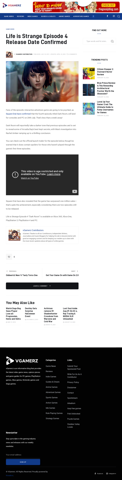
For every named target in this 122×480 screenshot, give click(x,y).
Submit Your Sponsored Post (74, 367)
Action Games (51, 403)
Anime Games (51, 387)
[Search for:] (99, 41)
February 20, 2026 (103, 115)
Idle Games (50, 408)
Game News (51, 366)
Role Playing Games (54, 413)
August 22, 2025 (70, 322)
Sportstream (72, 398)
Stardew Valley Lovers (73, 425)
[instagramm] (114, 16)
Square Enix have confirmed (18, 114)
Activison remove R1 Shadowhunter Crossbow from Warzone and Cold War (51, 315)
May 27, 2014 (12, 322)
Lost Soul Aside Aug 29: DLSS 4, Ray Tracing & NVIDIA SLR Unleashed (70, 313)
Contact (70, 393)
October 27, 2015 (32, 319)
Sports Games (52, 397)
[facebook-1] (107, 16)
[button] (10, 257)
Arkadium (71, 403)
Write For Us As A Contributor (74, 375)
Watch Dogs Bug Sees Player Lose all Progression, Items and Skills (13, 313)
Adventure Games (53, 392)
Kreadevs (9, 475)
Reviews (49, 371)
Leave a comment (40, 286)
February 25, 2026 (103, 77)
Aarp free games (74, 408)
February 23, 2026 (103, 97)
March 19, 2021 (51, 325)
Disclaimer (71, 387)
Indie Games (51, 376)
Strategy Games (52, 418)
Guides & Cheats (52, 382)
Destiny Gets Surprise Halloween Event (31, 312)
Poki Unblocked (73, 414)
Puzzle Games (73, 419)
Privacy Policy (73, 382)
